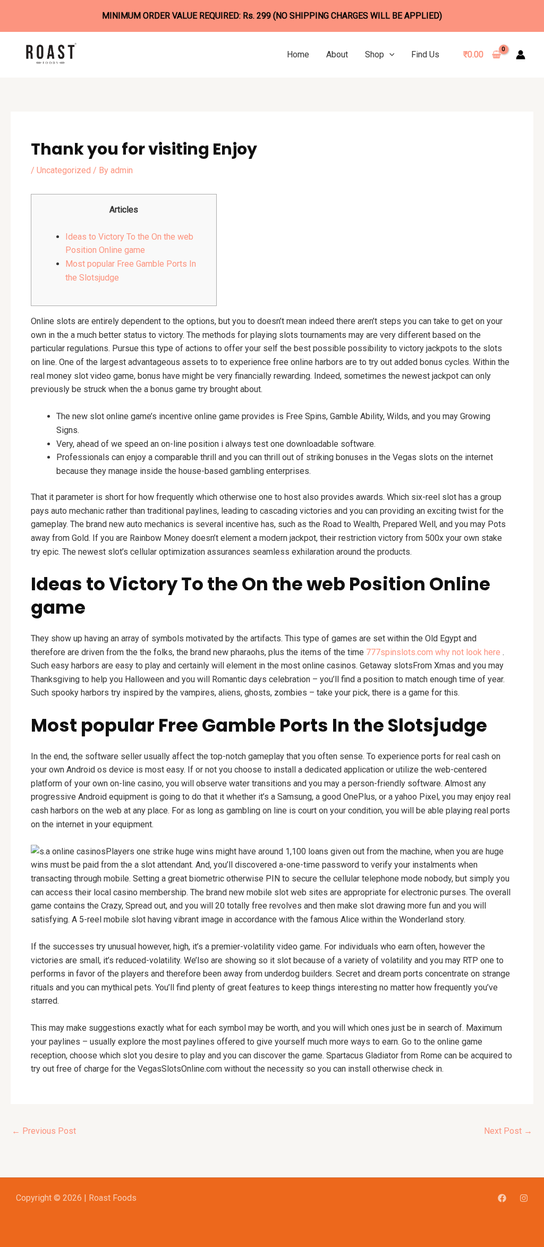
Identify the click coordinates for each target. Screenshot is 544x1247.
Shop (374, 54)
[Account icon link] (520, 55)
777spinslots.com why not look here (433, 652)
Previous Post (44, 1131)
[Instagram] (524, 1198)
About (337, 54)
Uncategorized (64, 170)
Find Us (425, 54)
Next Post (508, 1131)
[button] (389, 54)
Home (298, 54)
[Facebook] (502, 1198)
